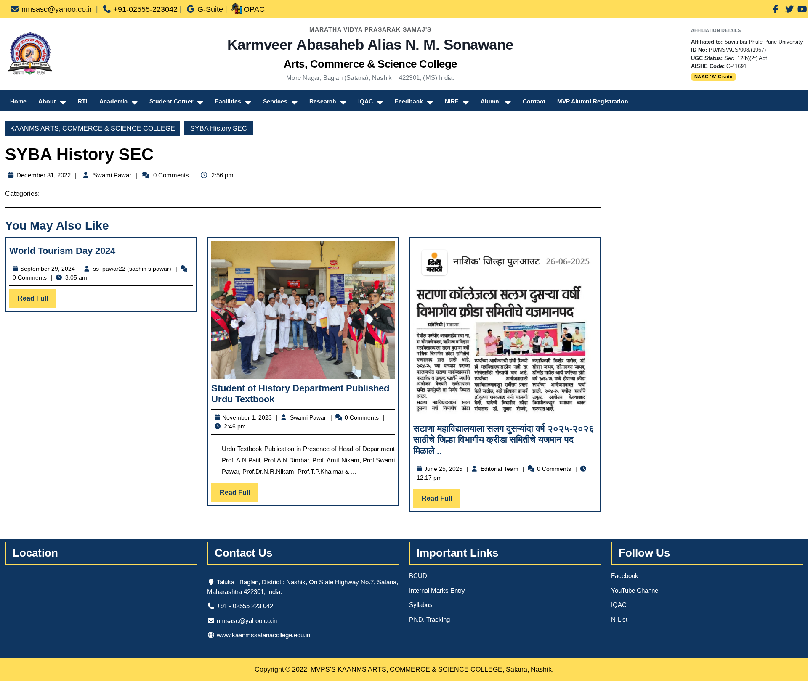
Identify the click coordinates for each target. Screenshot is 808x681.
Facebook (624, 575)
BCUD (418, 575)
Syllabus (421, 604)
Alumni (491, 101)
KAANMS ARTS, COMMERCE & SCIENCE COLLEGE (92, 128)
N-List (619, 619)
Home (18, 101)
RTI (83, 101)
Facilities (228, 101)
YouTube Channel (635, 590)
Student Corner (171, 101)
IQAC (365, 101)
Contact (534, 101)
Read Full (37, 301)
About (47, 101)
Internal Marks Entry (437, 590)
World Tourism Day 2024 (62, 250)
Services (275, 101)
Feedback (409, 101)
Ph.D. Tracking (429, 619)
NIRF (452, 101)
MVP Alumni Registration (592, 101)
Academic (113, 101)
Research (322, 101)
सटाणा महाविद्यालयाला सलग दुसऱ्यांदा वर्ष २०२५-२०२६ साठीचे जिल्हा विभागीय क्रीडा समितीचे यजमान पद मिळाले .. (503, 439)
